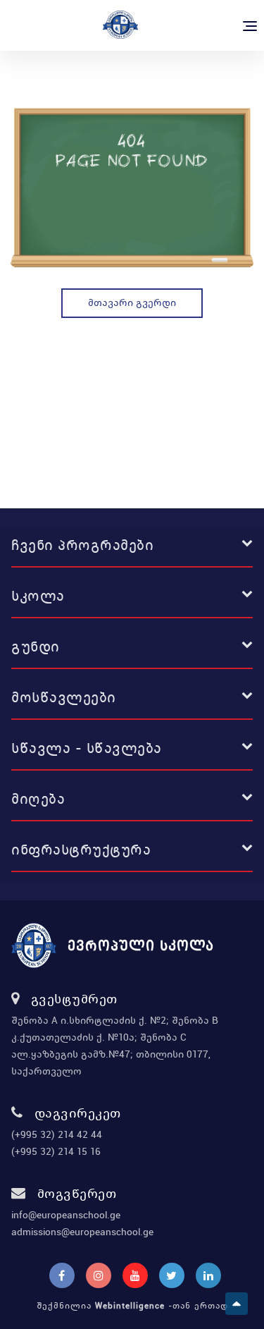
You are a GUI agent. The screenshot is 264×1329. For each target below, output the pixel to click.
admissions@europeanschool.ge (82, 1231)
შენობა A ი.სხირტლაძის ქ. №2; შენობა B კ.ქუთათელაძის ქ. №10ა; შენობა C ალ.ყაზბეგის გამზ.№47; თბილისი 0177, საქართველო (114, 1045)
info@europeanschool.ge (65, 1214)
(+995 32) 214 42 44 (56, 1134)
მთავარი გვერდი (132, 302)
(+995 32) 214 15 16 (56, 1151)
